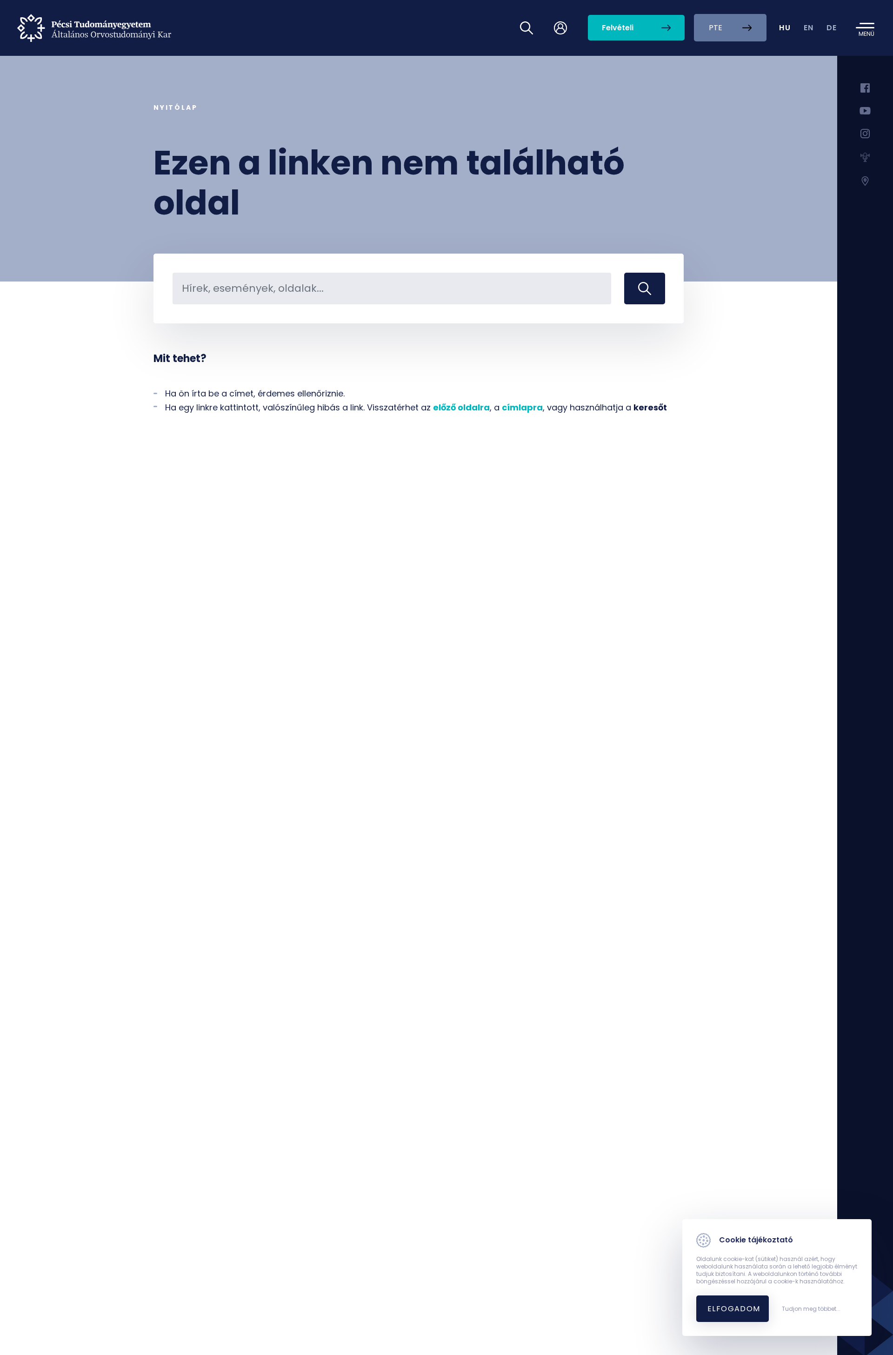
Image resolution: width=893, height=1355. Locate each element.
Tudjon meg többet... (811, 1309)
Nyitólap (175, 107)
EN (809, 27)
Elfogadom (733, 1308)
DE (831, 27)
